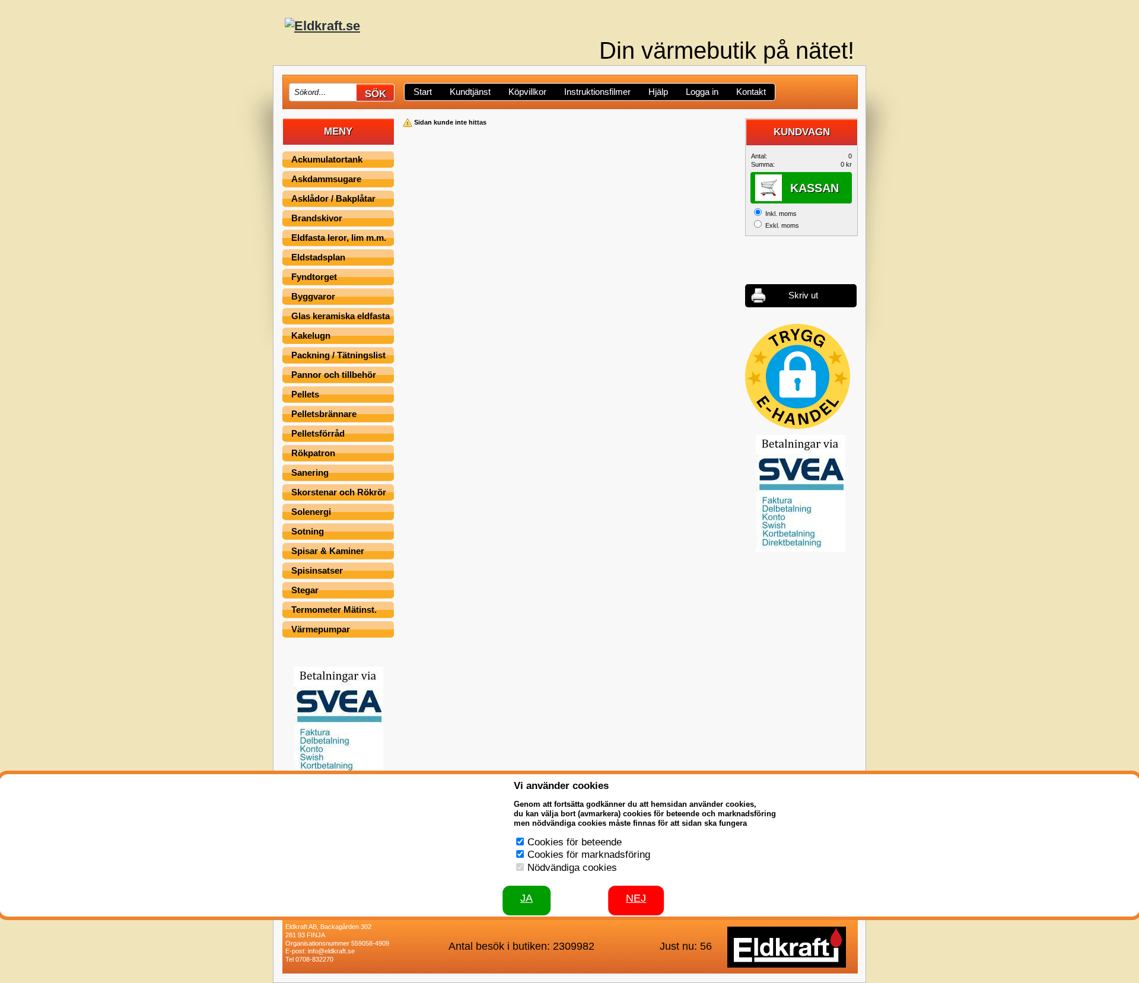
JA (526, 898)
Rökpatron (313, 453)
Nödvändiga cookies (572, 867)
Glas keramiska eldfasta (340, 316)
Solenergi (311, 512)
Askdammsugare (326, 179)
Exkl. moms (782, 225)
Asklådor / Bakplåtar (333, 198)
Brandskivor (316, 218)
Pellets (305, 394)
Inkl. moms (781, 213)
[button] (797, 376)
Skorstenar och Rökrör (338, 492)
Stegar (305, 590)
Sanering (310, 472)
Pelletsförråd (318, 433)
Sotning (307, 531)
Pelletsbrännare (324, 414)
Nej (636, 898)
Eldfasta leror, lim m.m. (338, 238)
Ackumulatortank (326, 159)
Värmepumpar (320, 629)
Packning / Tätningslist (338, 355)
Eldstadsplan (318, 257)
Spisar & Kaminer (327, 551)
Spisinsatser (317, 570)
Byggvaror (313, 296)
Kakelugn (310, 335)
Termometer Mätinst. (334, 610)
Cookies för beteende (574, 842)
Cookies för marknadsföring (588, 854)
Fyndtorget (314, 277)
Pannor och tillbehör (333, 375)
